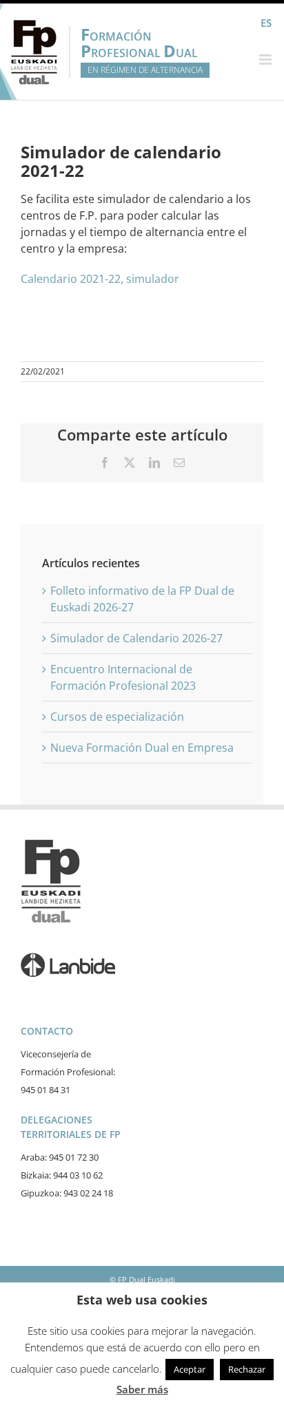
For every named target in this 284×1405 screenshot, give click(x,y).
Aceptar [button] (189, 1369)
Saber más (142, 1389)
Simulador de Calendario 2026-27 (136, 638)
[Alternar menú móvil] (266, 59)
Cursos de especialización (117, 716)
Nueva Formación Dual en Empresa (142, 747)
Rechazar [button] (246, 1369)
